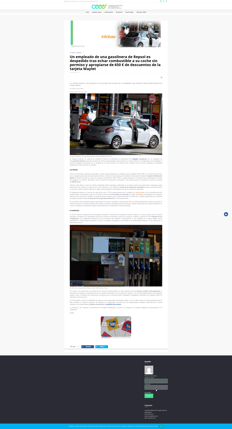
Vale (161, 426)
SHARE (86, 347)
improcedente (140, 192)
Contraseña (147, 384)
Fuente (72, 313)
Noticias (79, 52)
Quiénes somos (97, 12)
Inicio (87, 12)
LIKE (75, 346)
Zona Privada (129, 12)
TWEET (100, 347)
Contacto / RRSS (141, 12)
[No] (230, 426)
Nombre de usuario (149, 377)
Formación (119, 12)
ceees (73, 52)
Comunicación (109, 12)
